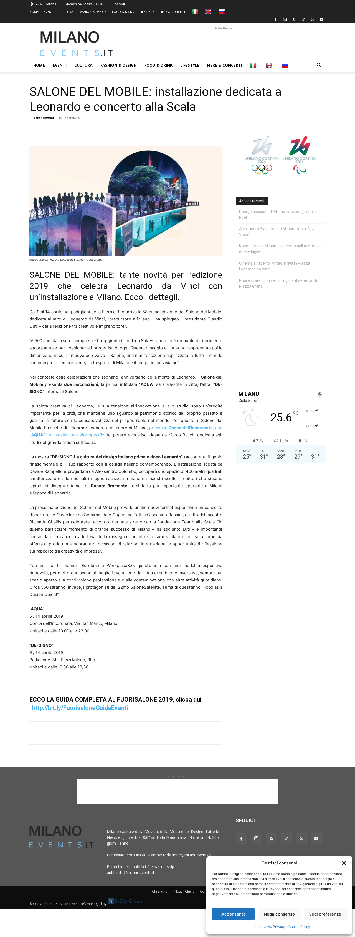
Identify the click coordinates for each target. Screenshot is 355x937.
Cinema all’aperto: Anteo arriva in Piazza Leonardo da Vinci (274, 266)
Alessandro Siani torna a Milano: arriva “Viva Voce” (277, 232)
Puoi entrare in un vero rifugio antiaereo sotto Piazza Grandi (278, 283)
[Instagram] (285, 19)
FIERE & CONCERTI (172, 11)
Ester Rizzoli (44, 118)
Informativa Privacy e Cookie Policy (282, 926)
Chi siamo (160, 891)
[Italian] (196, 11)
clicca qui (189, 699)
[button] (344, 863)
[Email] (86, 130)
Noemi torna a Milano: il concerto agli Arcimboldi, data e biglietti (281, 249)
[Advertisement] (225, 43)
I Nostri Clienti (184, 891)
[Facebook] (276, 19)
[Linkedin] (73, 130)
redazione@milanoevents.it (187, 855)
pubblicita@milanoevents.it (130, 872)
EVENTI (49, 11)
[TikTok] (303, 19)
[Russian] (222, 11)
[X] (312, 19)
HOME (34, 11)
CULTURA (66, 11)
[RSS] (294, 19)
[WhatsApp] (60, 130)
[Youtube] (321, 19)
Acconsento (233, 914)
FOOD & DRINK (123, 11)
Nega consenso (279, 914)
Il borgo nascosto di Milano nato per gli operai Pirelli (278, 214)
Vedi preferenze (325, 914)
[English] (209, 11)
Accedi (120, 4)
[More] (99, 130)
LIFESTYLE (147, 11)
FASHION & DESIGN (92, 11)
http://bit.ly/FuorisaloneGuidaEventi (80, 707)
